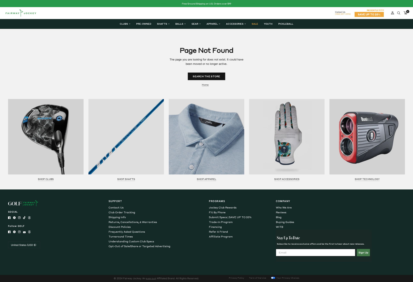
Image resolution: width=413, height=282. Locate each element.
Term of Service (257, 278)
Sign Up (363, 252)
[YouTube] (25, 232)
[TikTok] (25, 217)
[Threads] (30, 217)
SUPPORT (115, 201)
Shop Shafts (126, 179)
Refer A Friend (218, 231)
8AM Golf (151, 278)
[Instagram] (20, 217)
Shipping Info (117, 217)
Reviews (281, 212)
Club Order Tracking (122, 212)
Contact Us (116, 207)
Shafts (162, 23)
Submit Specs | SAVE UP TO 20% (230, 217)
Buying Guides (285, 222)
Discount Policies (120, 226)
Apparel (212, 23)
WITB (279, 226)
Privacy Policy (236, 278)
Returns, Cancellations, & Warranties (133, 222)
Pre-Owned (143, 23)
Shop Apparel (206, 179)
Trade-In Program (221, 222)
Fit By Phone (217, 212)
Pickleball (285, 23)
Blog (279, 217)
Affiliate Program (221, 236)
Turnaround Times (121, 236)
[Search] (399, 13)
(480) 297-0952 (343, 14)
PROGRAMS (217, 201)
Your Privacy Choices (287, 278)
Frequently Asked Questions (127, 231)
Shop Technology (367, 179)
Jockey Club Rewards (223, 207)
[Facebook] (10, 217)
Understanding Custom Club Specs (131, 241)
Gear (194, 23)
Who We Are (284, 207)
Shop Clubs (46, 179)
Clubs (124, 23)
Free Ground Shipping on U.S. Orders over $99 (206, 3)
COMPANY (283, 201)
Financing (215, 226)
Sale (255, 23)
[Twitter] (15, 217)
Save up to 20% (369, 14)
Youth (268, 23)
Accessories (234, 23)
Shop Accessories (286, 179)
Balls (179, 23)
